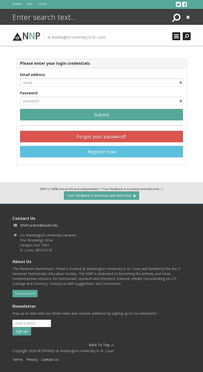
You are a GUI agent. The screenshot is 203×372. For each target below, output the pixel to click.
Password (28, 93)
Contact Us (50, 359)
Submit (101, 115)
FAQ (29, 4)
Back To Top (100, 344)
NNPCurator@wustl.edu (39, 225)
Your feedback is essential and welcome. (100, 195)
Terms (17, 359)
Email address (32, 74)
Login (41, 4)
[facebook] (184, 4)
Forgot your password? (101, 136)
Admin (17, 4)
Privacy (32, 359)
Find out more (25, 293)
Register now (102, 152)
